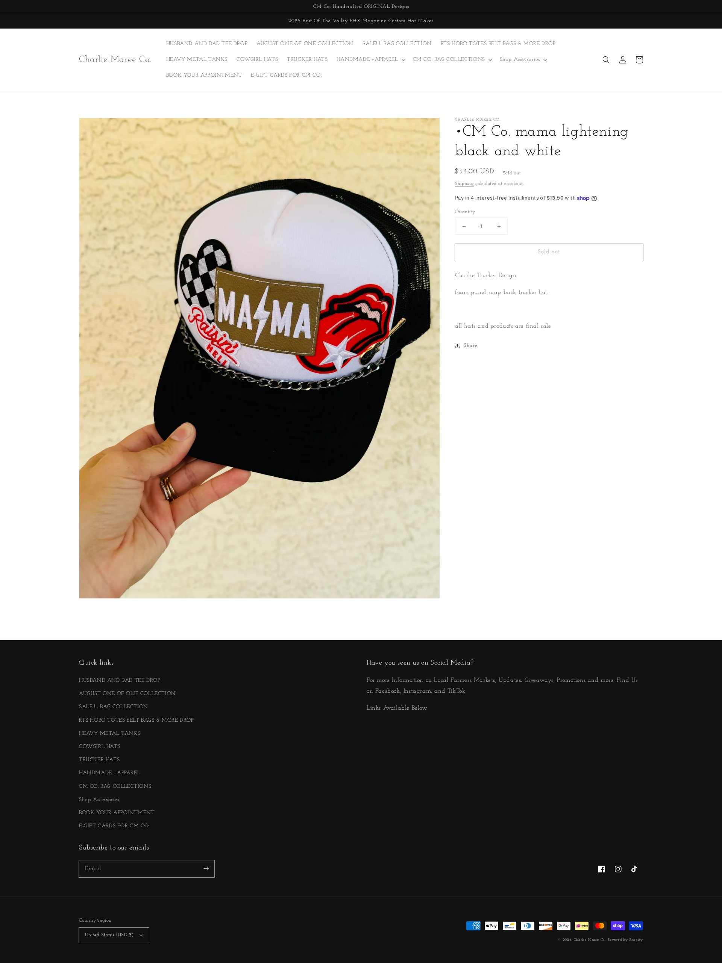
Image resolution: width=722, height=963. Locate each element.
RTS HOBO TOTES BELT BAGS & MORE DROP (136, 720)
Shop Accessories (99, 799)
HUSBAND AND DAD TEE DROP (119, 680)
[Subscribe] (206, 868)
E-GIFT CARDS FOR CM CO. (114, 826)
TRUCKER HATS (99, 760)
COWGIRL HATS (99, 747)
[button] (606, 59)
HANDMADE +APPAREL (109, 773)
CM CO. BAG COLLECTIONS (115, 786)
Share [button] (471, 346)
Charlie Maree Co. (590, 940)
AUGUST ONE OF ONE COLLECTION (127, 694)
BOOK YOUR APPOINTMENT (117, 813)
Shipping (464, 184)
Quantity (465, 211)
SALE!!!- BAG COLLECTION (113, 707)
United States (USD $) (109, 935)
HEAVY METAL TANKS (109, 733)
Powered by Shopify (625, 940)
